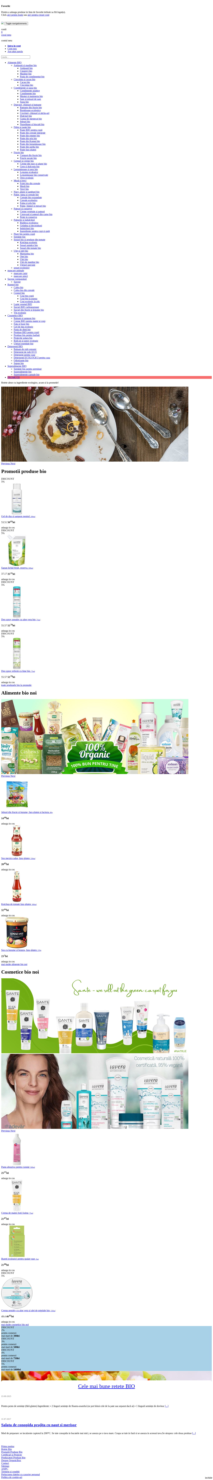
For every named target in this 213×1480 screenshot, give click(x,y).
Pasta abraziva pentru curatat (18, 1167)
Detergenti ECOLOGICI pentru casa (32, 357)
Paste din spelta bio (29, 147)
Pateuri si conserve (23, 208)
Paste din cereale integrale (32, 132)
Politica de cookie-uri (11, 1477)
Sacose (17, 281)
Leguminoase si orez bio (26, 169)
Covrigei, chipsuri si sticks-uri (34, 113)
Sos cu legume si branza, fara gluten (21, 950)
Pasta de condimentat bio (32, 76)
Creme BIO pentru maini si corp (29, 321)
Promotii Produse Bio (11, 1452)
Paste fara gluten (28, 149)
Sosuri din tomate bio (30, 248)
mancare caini (20, 273)
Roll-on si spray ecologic (26, 340)
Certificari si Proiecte (11, 1454)
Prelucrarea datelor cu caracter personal (20, 1474)
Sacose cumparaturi (17, 279)
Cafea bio (18, 287)
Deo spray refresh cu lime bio (18, 671)
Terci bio (24, 189)
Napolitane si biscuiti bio (32, 124)
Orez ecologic (27, 177)
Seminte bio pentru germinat (27, 369)
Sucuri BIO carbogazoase (26, 307)
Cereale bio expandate (31, 197)
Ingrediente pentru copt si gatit (35, 231)
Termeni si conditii (10, 1471)
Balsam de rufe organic (25, 349)
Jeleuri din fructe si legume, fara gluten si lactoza (27, 812)
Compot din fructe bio (31, 155)
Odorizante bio (21, 360)
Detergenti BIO (15, 346)
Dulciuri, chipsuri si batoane (27, 104)
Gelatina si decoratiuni (31, 225)
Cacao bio (25, 82)
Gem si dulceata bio (29, 166)
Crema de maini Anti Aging (17, 1213)
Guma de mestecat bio (31, 118)
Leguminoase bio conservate (34, 175)
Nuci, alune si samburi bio (26, 192)
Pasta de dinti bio (22, 329)
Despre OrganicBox (11, 1460)
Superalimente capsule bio (26, 374)
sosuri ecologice (21, 267)
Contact (5, 1463)
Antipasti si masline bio (25, 65)
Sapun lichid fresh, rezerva (17, 568)
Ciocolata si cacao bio (24, 79)
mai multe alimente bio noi (14, 964)
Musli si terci (20, 180)
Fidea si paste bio (22, 127)
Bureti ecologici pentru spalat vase (20, 1258)
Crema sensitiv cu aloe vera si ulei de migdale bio (28, 1310)
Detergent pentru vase (24, 355)
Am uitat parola (15, 51)
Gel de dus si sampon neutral (18, 516)
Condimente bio (28, 93)
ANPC (4, 1469)
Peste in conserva (28, 217)
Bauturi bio (13, 284)
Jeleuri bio (25, 121)
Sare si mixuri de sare (30, 99)
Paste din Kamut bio (30, 141)
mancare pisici (21, 276)
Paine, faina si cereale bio (26, 194)
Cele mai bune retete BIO (106, 1386)
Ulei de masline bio (29, 262)
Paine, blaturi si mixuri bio (33, 206)
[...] (166, 1406)
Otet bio (24, 256)
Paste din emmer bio (30, 135)
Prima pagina (7, 1446)
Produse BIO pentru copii (26, 332)
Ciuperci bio (26, 71)
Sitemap (5, 1466)
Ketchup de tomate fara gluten (18, 904)
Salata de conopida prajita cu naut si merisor (39, 1425)
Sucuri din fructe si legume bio (29, 310)
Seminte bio (19, 236)
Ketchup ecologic (28, 242)
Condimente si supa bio (25, 88)
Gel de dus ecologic (23, 326)
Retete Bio (6, 1449)
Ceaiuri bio (19, 293)
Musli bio (24, 186)
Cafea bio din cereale (24, 290)
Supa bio (24, 102)
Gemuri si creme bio (24, 161)
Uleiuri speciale (27, 265)
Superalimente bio (22, 371)
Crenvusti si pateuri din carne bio (36, 214)
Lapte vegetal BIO (23, 304)
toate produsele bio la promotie (16, 685)
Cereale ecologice (28, 200)
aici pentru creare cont (38, 15)
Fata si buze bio (21, 324)
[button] (5, 463)
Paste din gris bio (28, 138)
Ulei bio (24, 259)
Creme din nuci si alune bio (33, 163)
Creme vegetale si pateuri (32, 211)
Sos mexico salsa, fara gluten (18, 858)
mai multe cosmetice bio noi (15, 1324)
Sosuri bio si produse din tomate (29, 239)
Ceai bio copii (27, 296)
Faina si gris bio (28, 203)
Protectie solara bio (23, 338)
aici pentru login (15, 15)
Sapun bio (19, 363)
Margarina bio (27, 253)
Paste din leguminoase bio (33, 144)
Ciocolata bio (26, 85)
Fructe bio (19, 152)
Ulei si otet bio (21, 251)
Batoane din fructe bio (31, 107)
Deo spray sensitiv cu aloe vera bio (20, 619)
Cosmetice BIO (15, 315)
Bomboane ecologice (30, 110)
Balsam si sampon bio (24, 318)
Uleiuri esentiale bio (23, 343)
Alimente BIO (14, 62)
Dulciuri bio (26, 116)
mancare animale (15, 270)
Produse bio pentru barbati (27, 335)
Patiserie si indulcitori (24, 220)
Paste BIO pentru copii (31, 130)
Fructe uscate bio (28, 158)
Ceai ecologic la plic (30, 301)
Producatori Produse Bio (13, 1457)
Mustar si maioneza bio (31, 96)
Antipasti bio (26, 68)
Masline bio (25, 73)
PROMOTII (13, 377)
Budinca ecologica (29, 222)
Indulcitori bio (27, 228)
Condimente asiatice (30, 90)
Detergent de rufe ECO (25, 352)
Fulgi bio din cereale (30, 183)
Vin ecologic (20, 312)
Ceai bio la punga (28, 298)
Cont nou (12, 48)
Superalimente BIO (17, 366)
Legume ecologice (29, 172)
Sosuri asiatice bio (29, 245)
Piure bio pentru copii (24, 234)
